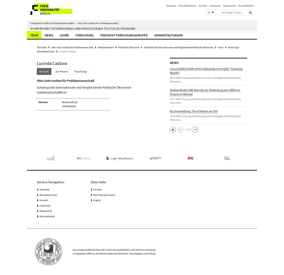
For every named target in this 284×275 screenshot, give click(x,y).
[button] (210, 13)
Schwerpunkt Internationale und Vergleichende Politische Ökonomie (82, 28)
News (49, 35)
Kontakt (203, 5)
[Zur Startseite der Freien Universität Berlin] (54, 10)
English (97, 200)
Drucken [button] (97, 189)
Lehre (64, 35)
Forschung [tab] (80, 71)
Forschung (85, 35)
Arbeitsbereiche (106, 47)
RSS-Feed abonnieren (104, 194)
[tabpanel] (97, 96)
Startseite (171, 5)
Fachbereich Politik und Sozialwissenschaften (53, 23)
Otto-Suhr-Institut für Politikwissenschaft (99, 23)
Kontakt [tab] (44, 71)
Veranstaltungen (168, 35)
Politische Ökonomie (128, 47)
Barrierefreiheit (246, 5)
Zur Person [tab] (61, 71)
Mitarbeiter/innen (187, 5)
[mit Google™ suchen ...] (251, 12)
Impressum (215, 5)
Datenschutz (229, 5)
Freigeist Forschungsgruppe (124, 35)
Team (34, 35)
